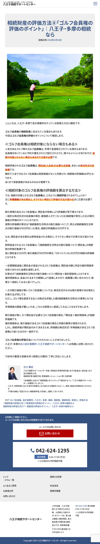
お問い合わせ (52, 433)
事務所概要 (55, 490)
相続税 (57, 400)
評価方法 (83, 400)
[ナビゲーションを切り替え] (95, 3)
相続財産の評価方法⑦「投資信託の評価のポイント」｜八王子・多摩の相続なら (39, 403)
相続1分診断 (56, 476)
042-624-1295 (52, 454)
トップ (5, 476)
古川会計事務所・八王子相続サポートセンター (43, 344)
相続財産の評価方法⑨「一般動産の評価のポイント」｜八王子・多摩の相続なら (38, 406)
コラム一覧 (9, 479)
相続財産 (66, 400)
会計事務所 (28, 400)
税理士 (75, 400)
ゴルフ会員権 (15, 400)
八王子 (38, 400)
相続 (50, 400)
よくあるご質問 (9, 485)
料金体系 (54, 485)
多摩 (44, 400)
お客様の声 (8, 490)
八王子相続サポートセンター (19, 4)
